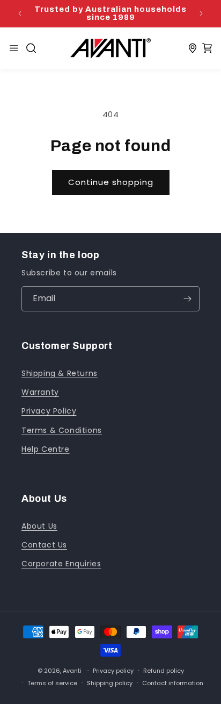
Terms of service (52, 683)
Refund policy (163, 670)
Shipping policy (109, 683)
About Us (39, 526)
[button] (31, 48)
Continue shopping (110, 182)
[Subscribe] (187, 298)
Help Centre (45, 449)
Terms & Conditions (61, 430)
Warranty (40, 392)
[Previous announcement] (20, 13)
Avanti (72, 670)
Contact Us (44, 544)
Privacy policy (113, 670)
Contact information (172, 683)
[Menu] (14, 48)
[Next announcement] (201, 13)
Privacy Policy (48, 411)
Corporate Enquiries (61, 563)
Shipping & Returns (59, 373)
